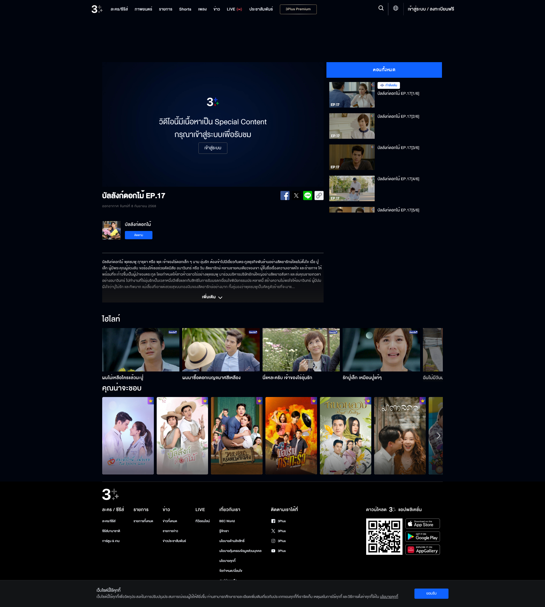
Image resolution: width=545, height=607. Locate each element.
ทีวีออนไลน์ (203, 521)
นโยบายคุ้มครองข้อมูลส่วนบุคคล (240, 551)
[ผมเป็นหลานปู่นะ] (182, 435)
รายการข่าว (170, 531)
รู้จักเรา (224, 531)
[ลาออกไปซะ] (128, 435)
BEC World (227, 521)
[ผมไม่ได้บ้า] (291, 435)
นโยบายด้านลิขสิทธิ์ (232, 541)
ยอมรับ (431, 593)
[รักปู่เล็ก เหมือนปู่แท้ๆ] (381, 349)
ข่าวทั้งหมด (170, 521)
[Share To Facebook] (285, 195)
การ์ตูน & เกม (111, 541)
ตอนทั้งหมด (384, 69)
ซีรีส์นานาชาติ (111, 531)
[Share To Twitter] (296, 195)
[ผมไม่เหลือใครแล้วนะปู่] (141, 349)
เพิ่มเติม (209, 297)
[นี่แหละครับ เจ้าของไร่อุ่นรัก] (301, 349)
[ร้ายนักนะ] (237, 435)
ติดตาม (138, 235)
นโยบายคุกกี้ (227, 561)
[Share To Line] (307, 195)
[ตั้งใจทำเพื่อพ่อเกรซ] (400, 435)
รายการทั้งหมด (143, 521)
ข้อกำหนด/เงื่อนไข (230, 571)
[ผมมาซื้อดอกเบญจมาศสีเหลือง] (221, 349)
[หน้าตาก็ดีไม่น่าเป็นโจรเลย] (346, 435)
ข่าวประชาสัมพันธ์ (174, 541)
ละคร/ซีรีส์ (109, 521)
